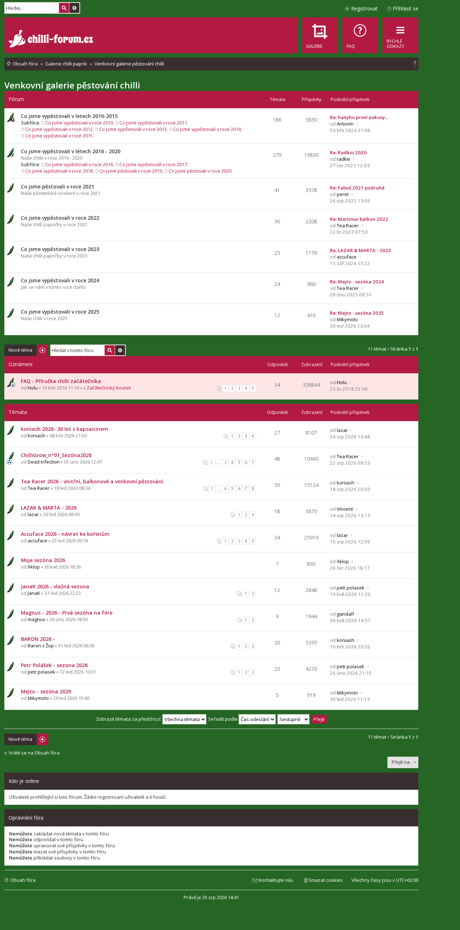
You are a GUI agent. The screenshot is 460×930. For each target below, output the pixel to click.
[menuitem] (360, 35)
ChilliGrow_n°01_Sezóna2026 (56, 455)
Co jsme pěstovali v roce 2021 (57, 186)
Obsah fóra (23, 880)
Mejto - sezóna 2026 (46, 691)
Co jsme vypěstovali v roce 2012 (59, 129)
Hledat (64, 8)
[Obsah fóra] (52, 39)
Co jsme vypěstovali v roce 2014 (207, 129)
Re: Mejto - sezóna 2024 (357, 281)
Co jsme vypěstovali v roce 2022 (60, 217)
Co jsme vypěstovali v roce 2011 (153, 122)
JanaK (34, 593)
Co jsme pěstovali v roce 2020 (200, 171)
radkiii (343, 159)
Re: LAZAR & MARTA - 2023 (360, 250)
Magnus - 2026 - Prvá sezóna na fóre (66, 612)
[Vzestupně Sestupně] (293, 719)
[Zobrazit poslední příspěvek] (357, 123)
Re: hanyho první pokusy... (359, 117)
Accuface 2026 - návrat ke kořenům (65, 533)
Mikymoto (347, 319)
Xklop (34, 567)
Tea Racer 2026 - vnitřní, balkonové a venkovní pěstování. (93, 481)
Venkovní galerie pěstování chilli (72, 85)
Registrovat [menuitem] (364, 8)
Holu (33, 387)
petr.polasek (350, 587)
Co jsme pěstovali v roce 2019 (130, 171)
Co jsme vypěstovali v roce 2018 (59, 171)
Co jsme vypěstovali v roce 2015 (59, 135)
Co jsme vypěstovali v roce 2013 (133, 129)
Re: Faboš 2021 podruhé (357, 187)
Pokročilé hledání (74, 8)
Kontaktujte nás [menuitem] (276, 880)
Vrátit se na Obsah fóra (34, 753)
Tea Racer (348, 225)
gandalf (345, 614)
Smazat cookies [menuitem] (325, 880)
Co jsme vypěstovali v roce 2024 (60, 280)
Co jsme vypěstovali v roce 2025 (60, 311)
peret (343, 194)
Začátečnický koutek (109, 387)
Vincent (345, 509)
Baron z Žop (41, 645)
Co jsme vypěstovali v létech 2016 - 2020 (70, 151)
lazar (342, 430)
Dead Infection (44, 462)
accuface (346, 257)
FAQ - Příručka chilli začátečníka (61, 381)
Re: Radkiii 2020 (348, 152)
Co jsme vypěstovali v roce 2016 (79, 164)
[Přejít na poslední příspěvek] (350, 382)
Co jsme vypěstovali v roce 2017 (153, 164)
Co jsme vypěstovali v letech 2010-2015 (69, 116)
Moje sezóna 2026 (43, 560)
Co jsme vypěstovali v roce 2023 (60, 249)
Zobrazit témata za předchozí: (129, 719)
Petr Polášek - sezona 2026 (54, 665)
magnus (36, 619)
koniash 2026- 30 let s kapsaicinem (64, 428)
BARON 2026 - (38, 638)
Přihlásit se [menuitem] (405, 8)
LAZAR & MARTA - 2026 (49, 507)
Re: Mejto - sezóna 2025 (357, 313)
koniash (36, 435)
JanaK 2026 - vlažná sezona (55, 586)
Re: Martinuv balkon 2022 (359, 219)
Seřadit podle (223, 719)
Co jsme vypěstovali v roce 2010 (79, 122)
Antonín (345, 123)
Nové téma (20, 350)
